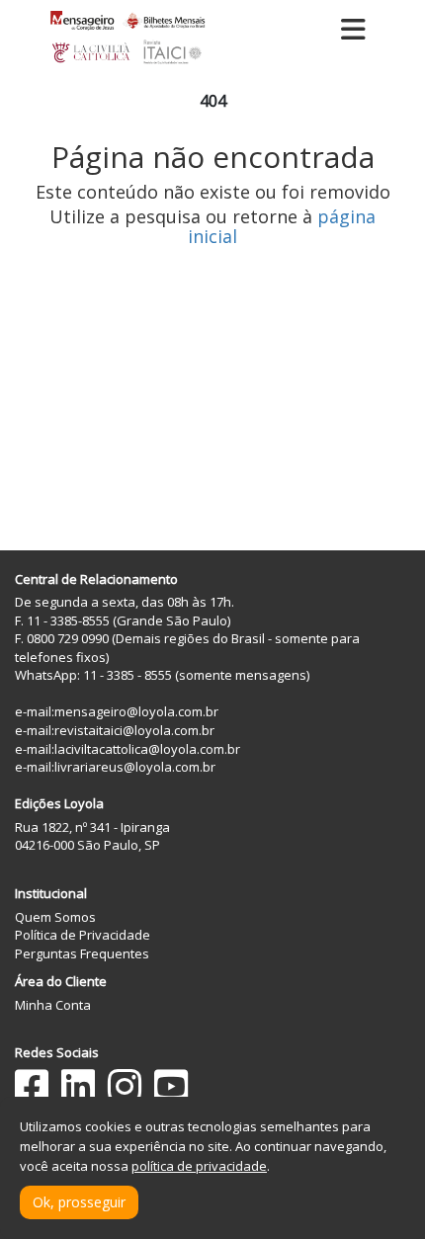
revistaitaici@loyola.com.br (134, 730)
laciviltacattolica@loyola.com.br (147, 749)
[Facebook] (31, 1086)
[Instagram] (124, 1086)
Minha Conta (53, 1005)
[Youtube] (171, 1086)
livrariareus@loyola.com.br (134, 767)
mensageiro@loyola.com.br (136, 711)
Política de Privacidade (82, 935)
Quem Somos (55, 917)
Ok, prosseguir (79, 1202)
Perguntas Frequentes (82, 953)
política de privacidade (199, 1166)
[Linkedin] (78, 1086)
